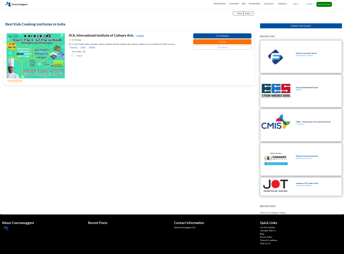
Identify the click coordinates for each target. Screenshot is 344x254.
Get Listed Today (324, 4)
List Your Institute (267, 227)
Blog (262, 234)
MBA (244, 4)
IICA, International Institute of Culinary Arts (101, 35)
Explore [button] (310, 4)
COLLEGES (269, 4)
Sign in (296, 4)
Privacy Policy (266, 237)
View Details (222, 47)
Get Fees (222, 42)
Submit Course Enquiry (301, 26)
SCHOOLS (282, 4)
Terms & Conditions (268, 240)
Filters (239, 13)
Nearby (248, 13)
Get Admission (222, 36)
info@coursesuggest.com (184, 227)
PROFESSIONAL (220, 4)
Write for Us (265, 243)
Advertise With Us (268, 230)
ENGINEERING (254, 4)
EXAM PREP (234, 4)
